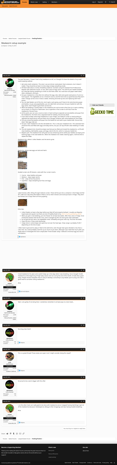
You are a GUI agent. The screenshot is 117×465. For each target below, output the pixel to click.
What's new (34, 2)
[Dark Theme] (105, 2)
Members (54, 2)
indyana (5, 46)
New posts (5, 6)
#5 (83, 349)
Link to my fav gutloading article (71, 214)
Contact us (89, 462)
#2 (83, 270)
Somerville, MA (12, 292)
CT (15, 343)
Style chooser (68, 462)
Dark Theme (75, 462)
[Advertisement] (56, 23)
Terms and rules (97, 462)
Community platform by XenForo (15, 462)
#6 (83, 377)
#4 (83, 325)
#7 (83, 401)
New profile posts (53, 454)
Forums (24, 2)
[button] (39, 2)
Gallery (45, 2)
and (25, 291)
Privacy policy (105, 462)
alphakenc (9, 338)
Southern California (11, 371)
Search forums (13, 6)
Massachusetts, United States (10, 96)
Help (111, 462)
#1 (83, 75)
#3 (83, 298)
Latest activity (52, 457)
